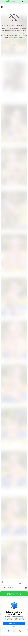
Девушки (24, 7)
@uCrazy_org (15, 594)
